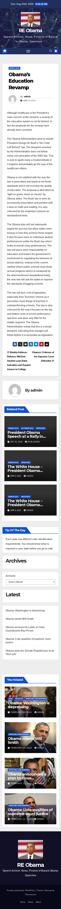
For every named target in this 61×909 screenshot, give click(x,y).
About (30, 902)
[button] (50, 51)
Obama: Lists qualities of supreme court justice (30, 811)
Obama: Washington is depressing (25, 610)
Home (22, 902)
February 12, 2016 (21, 783)
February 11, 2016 (21, 819)
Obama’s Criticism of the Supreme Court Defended (43, 356)
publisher (34, 442)
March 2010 (14, 68)
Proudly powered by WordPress (21, 890)
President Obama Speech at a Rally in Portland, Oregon (25, 436)
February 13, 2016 (21, 748)
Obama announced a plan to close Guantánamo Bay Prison (30, 778)
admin (27, 96)
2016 (11, 699)
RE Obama (30, 30)
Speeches (40, 428)
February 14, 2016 (21, 712)
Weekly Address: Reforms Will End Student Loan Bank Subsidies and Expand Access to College (18, 361)
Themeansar (30, 894)
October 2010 (27, 428)
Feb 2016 (19, 699)
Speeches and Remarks (36, 699)
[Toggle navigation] (28, 51)
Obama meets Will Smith (20, 619)
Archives (10, 576)
